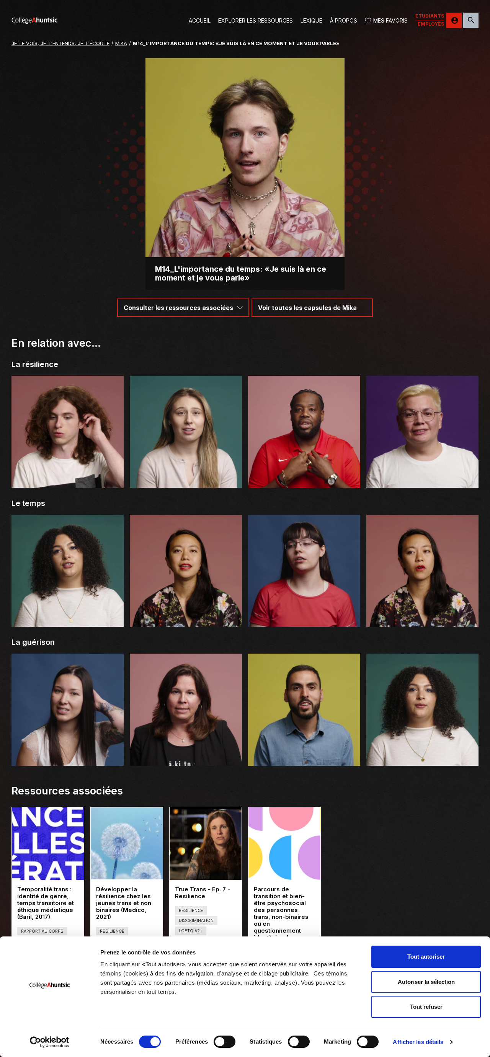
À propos (343, 20)
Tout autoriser (426, 956)
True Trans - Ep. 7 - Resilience (203, 893)
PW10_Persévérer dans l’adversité (304, 481)
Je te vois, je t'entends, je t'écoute (60, 43)
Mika (121, 43)
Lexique (311, 20)
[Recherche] (471, 20)
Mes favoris (390, 20)
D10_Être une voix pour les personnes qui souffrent (67, 478)
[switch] (224, 1042)
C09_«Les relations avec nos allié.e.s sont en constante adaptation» (422, 617)
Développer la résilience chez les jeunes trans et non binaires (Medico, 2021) (123, 903)
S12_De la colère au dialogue (422, 759)
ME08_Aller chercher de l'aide (304, 759)
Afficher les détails (418, 1042)
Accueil (200, 20)
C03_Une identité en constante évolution (186, 620)
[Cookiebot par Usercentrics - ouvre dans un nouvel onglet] (49, 1042)
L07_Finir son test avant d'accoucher (186, 481)
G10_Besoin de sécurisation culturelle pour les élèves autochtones (422, 478)
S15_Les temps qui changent (67, 620)
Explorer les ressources (255, 20)
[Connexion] (454, 20)
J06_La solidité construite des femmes (186, 759)
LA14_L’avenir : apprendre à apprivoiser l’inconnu (304, 617)
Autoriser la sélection (426, 982)
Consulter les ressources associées (178, 308)
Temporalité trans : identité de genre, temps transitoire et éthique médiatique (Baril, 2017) (46, 903)
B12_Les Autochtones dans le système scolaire (67, 756)
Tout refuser (426, 1006)
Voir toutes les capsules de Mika (307, 308)
